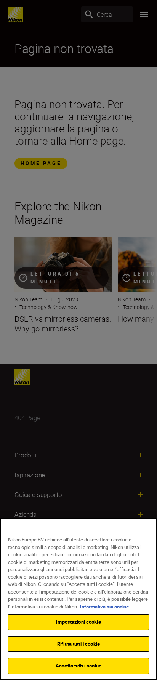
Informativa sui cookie (104, 606)
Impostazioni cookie (78, 621)
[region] (78, 599)
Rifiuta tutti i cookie (78, 643)
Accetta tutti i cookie (78, 665)
